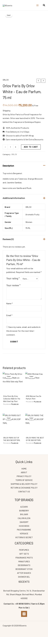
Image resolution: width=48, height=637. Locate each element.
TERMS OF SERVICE (24, 480)
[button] (44, 5)
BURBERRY (24, 510)
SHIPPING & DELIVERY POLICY (24, 484)
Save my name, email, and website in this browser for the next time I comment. (23, 331)
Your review (13, 285)
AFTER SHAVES (24, 573)
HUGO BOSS (24, 526)
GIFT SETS (24, 553)
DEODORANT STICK (24, 569)
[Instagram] (24, 614)
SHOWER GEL (24, 576)
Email (9, 315)
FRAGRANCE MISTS (24, 557)
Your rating (13, 278)
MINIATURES (24, 561)
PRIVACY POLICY (24, 476)
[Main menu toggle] (37, 5)
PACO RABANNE (24, 529)
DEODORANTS (24, 565)
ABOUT (24, 472)
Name (9, 303)
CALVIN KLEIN (24, 518)
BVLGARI (24, 514)
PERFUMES (24, 550)
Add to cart (31, 147)
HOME (24, 468)
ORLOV (6, 79)
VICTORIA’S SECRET (24, 537)
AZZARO (24, 506)
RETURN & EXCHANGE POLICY (24, 487)
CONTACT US (24, 491)
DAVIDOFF (24, 522)
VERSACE (24, 533)
